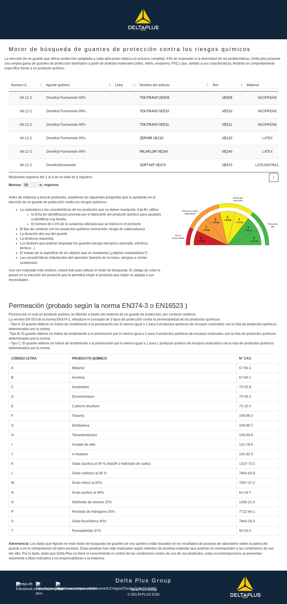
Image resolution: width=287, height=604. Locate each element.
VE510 (227, 111)
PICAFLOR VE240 (154, 152)
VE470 (227, 165)
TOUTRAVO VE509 (154, 98)
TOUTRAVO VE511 (154, 125)
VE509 (227, 98)
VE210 (227, 138)
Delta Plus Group (144, 590)
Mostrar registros (34, 185)
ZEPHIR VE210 (151, 138)
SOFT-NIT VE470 (153, 165)
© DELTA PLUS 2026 (143, 594)
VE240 (227, 152)
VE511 (227, 125)
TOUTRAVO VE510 (154, 111)
